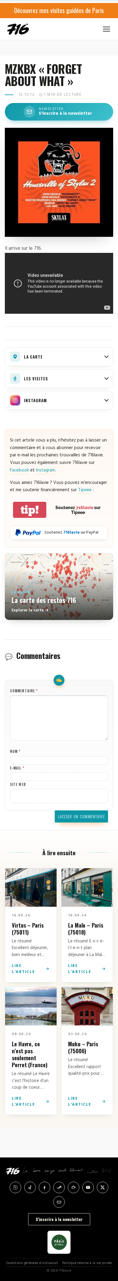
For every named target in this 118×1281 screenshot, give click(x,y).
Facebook (19, 470)
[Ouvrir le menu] (106, 29)
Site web (18, 784)
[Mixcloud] (73, 1187)
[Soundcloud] (59, 1187)
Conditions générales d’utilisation (32, 1263)
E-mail (17, 768)
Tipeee (85, 490)
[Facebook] (44, 1187)
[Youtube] (88, 1187)
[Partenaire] (59, 1242)
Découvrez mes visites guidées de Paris (59, 10)
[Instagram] (15, 1187)
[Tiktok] (30, 1187)
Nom (15, 751)
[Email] (59, 1202)
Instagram (45, 470)
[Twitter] (102, 1187)
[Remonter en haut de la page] (106, 1246)
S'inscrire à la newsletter (59, 1219)
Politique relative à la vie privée (87, 1263)
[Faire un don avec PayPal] (28, 532)
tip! (30, 510)
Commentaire (24, 690)
